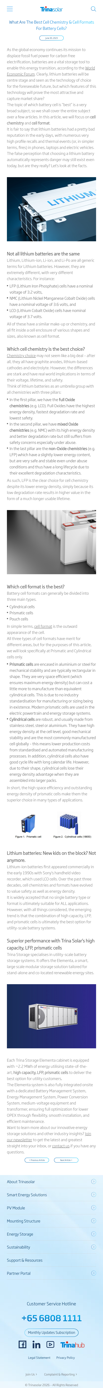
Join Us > (31, 1374)
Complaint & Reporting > (60, 1374)
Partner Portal (19, 1273)
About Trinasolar (21, 1181)
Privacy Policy (65, 1357)
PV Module (16, 1207)
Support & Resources (24, 1260)
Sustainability (18, 1247)
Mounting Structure (23, 1221)
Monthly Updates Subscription (51, 1332)
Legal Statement (39, 1357)
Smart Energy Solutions (27, 1194)
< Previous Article (37, 1160)
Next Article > (66, 1160)
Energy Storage (20, 1234)
